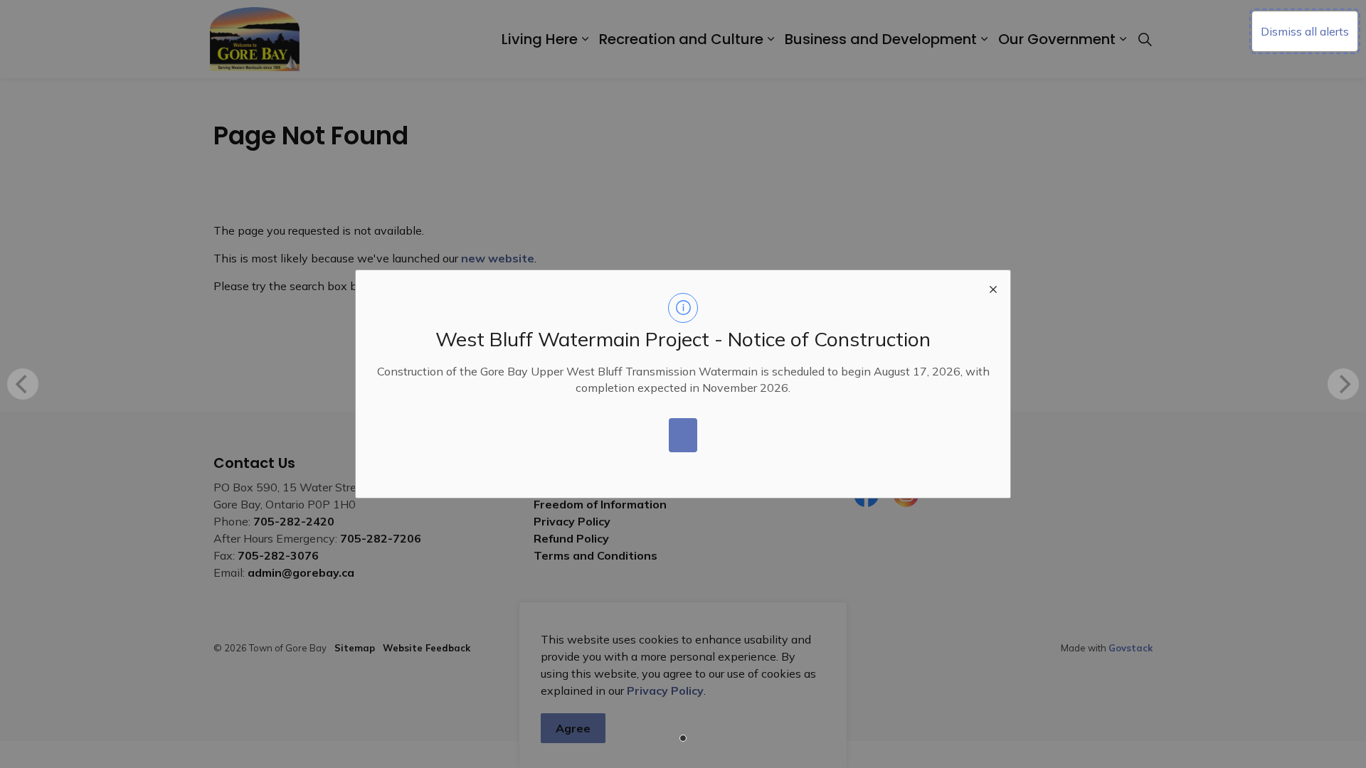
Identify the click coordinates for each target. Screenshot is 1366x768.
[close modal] (993, 287)
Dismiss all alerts (1305, 31)
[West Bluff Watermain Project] (683, 435)
